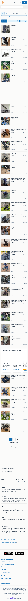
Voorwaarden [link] (10, 564)
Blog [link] (2, 559)
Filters (5, 21)
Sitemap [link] (8, 583)
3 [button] (17, 439)
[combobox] (12, 7)
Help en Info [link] (4, 564)
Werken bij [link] (3, 578)
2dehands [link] (7, 581)
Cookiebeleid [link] (4, 569)
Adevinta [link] (3, 581)
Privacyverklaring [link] (5, 567)
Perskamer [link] (9, 578)
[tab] (2, 13)
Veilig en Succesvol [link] (6, 561)
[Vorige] (7, 439)
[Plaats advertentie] (24, 2)
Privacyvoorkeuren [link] (5, 572)
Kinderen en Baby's (13, 21)
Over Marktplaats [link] (5, 576)
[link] (2, 2)
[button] (17, 2)
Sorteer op (14, 11)
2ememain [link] (3, 583)
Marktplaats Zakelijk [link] (8, 559)
